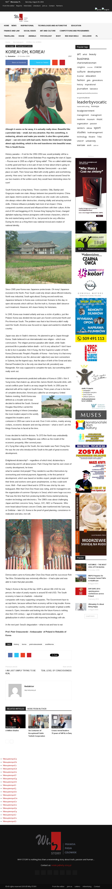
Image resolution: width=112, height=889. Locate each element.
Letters (77, 886)
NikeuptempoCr (9, 815)
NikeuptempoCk (10, 792)
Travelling (9, 36)
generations (97, 80)
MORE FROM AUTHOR (36, 709)
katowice (94, 88)
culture (81, 71)
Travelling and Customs (24, 46)
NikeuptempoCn (10, 801)
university (91, 140)
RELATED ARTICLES (15, 709)
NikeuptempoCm (10, 798)
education (91, 76)
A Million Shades (12, 731)
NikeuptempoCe (10, 772)
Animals (32, 36)
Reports (19, 6)
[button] (106, 26)
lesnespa (95, 106)
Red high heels (71, 36)
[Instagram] (75, 10)
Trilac (99, 136)
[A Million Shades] (15, 721)
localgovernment (85, 110)
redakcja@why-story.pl (61, 865)
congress (81, 67)
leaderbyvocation (93, 102)
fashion (81, 80)
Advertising (87, 886)
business (83, 58)
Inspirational (27, 25)
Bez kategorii (18, 42)
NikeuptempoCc (10, 765)
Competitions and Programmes (74, 31)
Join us (44, 6)
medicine (81, 119)
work (89, 145)
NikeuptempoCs (10, 818)
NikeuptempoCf (9, 775)
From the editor (8, 6)
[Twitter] (88, 10)
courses (89, 67)
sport (97, 127)
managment (96, 115)
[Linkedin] (79, 10)
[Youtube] (93, 10)
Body (58, 36)
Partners (59, 6)
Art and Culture (47, 31)
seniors (81, 128)
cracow (98, 67)
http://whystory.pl (30, 690)
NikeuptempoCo (10, 805)
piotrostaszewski (35, 644)
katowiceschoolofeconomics (87, 93)
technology (82, 136)
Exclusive (87, 36)
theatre (92, 136)
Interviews (27, 6)
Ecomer (80, 76)
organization (82, 123)
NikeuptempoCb (10, 762)
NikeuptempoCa (10, 759)
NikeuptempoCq (10, 811)
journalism (82, 88)
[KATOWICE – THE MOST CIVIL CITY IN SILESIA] (80, 567)
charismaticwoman (86, 62)
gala (88, 80)
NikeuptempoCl (9, 795)
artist (85, 54)
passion (93, 123)
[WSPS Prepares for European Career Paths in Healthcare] (80, 578)
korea (24, 644)
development (94, 71)
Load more (90, 616)
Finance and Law (12, 31)
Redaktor (11, 56)
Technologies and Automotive (52, 25)
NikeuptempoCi (9, 785)
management (83, 115)
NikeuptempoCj (9, 788)
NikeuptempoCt (9, 821)
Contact (51, 6)
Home (6, 25)
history (16, 644)
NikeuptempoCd (10, 769)
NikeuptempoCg (10, 778)
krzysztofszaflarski (83, 98)
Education (76, 25)
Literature (37, 6)
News (13, 25)
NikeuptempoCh (10, 782)
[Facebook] (66, 10)
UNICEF (80, 141)
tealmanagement (95, 132)
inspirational (90, 84)
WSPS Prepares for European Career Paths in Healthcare (97, 578)
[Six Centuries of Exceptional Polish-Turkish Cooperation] (38, 721)
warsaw (81, 145)
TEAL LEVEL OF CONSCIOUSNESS (56, 670)
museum (91, 119)
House (21, 36)
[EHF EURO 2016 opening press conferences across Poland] (80, 591)
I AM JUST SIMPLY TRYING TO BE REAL (20, 672)
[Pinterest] (84, 10)
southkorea (49, 644)
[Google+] (70, 10)
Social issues (30, 31)
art (79, 54)
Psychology (46, 36)
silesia (89, 128)
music (99, 119)
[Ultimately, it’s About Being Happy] (80, 607)
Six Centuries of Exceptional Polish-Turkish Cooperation (36, 733)
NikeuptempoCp (10, 808)
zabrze (95, 145)
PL (97, 36)
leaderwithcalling (83, 106)
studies (81, 132)
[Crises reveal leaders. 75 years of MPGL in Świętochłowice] (61, 721)
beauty (92, 54)
